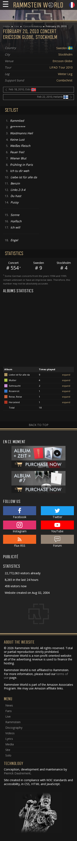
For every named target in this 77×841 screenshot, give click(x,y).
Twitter (57, 517)
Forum (57, 546)
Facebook (19, 517)
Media (9, 744)
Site (7, 750)
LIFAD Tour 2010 (60, 67)
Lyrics (9, 739)
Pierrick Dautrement (17, 773)
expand (66, 374)
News (9, 705)
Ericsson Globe (62, 61)
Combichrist (64, 80)
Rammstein (13, 722)
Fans (8, 711)
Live (16, 26)
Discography (13, 728)
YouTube (57, 531)
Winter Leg (65, 74)
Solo (8, 755)
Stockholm (65, 54)
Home (6, 26)
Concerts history (32, 26)
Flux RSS (19, 546)
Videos (10, 733)
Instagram (19, 531)
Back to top (38, 425)
